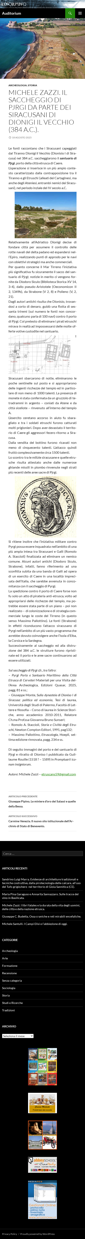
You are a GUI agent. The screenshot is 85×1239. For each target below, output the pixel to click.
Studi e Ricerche (12, 1003)
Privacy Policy (9, 1233)
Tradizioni (8, 1010)
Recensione (9, 973)
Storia (32, 85)
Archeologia (17, 85)
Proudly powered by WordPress (37, 1233)
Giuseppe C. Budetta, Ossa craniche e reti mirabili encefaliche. (41, 916)
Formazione (9, 965)
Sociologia (8, 988)
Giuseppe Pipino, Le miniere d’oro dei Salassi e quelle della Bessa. (42, 801)
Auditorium (11, 13)
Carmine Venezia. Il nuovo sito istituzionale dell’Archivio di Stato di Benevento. (41, 821)
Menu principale (80, 13)
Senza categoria (12, 980)
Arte (5, 958)
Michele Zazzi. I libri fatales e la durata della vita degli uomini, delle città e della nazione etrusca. (41, 907)
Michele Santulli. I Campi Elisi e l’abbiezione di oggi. (34, 924)
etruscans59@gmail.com (58, 774)
